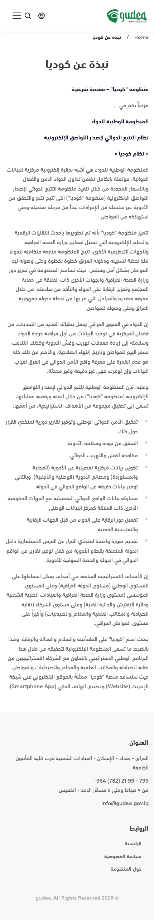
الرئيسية (133, 843)
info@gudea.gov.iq (125, 803)
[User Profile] (41, 16)
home (141, 37)
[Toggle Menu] (13, 16)
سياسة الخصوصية (122, 856)
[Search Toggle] (28, 16)
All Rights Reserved (76, 898)
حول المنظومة (126, 869)
